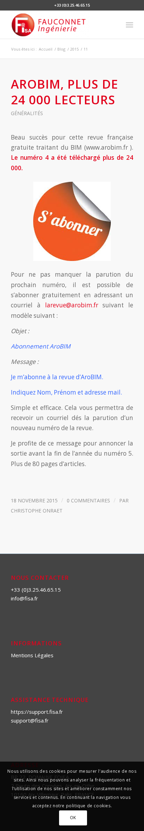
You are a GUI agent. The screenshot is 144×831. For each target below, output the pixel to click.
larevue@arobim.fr (71, 305)
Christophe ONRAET (37, 510)
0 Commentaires (88, 500)
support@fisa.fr (30, 720)
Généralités (27, 113)
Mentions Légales (32, 655)
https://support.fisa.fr (37, 711)
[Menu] (129, 24)
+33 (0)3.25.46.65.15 (36, 589)
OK (73, 818)
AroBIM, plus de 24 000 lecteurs (64, 92)
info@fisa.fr (24, 598)
